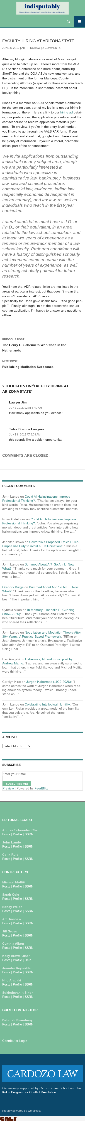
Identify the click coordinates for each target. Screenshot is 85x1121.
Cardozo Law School (54, 1088)
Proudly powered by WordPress (21, 1110)
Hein (28, 960)
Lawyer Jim (18, 402)
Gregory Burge (13, 587)
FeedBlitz (41, 788)
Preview (8, 788)
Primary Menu (79, 21)
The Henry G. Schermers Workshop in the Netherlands (34, 345)
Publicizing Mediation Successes (27, 364)
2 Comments (51, 47)
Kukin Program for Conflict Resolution (29, 1092)
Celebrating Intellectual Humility (47, 704)
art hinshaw (30, 47)
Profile (17, 834)
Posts (6, 834)
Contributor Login (14, 1040)
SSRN (29, 834)
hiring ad (66, 112)
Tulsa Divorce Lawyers (26, 429)
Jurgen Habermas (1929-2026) (48, 681)
